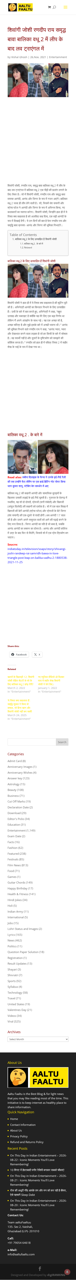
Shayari (12, 969)
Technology (15, 992)
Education (14, 824)
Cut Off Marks (16, 801)
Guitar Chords (16, 882)
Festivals (13, 859)
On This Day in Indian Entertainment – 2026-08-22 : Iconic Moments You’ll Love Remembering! (38, 1160)
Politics (12, 946)
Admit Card (15, 761)
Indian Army (15, 911)
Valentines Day (17, 1010)
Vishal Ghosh (19, 57)
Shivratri (13, 975)
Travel (11, 998)
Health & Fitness (18, 894)
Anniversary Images (20, 766)
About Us (16, 1130)
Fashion (13, 848)
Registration (15, 958)
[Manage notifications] (67, 1272)
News (11, 940)
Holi (10, 905)
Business (13, 796)
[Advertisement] (38, 143)
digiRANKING (56, 1275)
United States (16, 1004)
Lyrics (11, 934)
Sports (12, 981)
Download (14, 813)
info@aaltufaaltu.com (21, 1254)
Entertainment (58, 57)
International (16, 917)
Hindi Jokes (15, 900)
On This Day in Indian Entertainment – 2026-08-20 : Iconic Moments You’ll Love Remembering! (38, 1205)
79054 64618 (22, 1243)
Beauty (12, 790)
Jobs (10, 923)
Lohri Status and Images (23, 929)
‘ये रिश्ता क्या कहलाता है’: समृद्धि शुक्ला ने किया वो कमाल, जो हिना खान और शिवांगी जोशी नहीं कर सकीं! (20, 706)
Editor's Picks (16, 819)
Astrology (14, 784)
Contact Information (23, 1125)
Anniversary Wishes (20, 772)
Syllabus (13, 986)
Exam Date (14, 836)
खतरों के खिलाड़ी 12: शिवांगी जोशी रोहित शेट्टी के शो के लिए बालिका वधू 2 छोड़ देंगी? (21, 680)
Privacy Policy (19, 1136)
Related (28, 247)
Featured (13, 853)
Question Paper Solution (23, 952)
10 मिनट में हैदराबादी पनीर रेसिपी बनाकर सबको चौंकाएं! (37, 1170)
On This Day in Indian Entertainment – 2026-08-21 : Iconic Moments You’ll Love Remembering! (38, 1180)
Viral (10, 1021)
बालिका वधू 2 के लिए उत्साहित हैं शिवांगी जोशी (36, 239)
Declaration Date (18, 807)
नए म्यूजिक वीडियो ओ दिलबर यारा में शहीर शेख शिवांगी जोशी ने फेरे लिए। (51, 680)
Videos (12, 1016)
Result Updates (17, 963)
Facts (11, 842)
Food (11, 871)
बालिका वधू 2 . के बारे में (33, 243)
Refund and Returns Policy (27, 1142)
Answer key (15, 778)
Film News (14, 865)
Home (14, 1119)
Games (12, 877)
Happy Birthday (17, 888)
